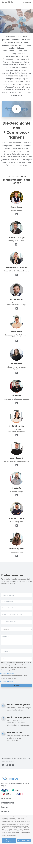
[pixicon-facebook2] (13, 765)
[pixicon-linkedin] (16, 214)
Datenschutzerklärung (8, 762)
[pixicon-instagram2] (6, 765)
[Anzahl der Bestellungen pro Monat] (16, 612)
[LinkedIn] (8, 2)
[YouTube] (5, 2)
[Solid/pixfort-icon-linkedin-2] (16, 340)
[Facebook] (2, 2)
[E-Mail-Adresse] (16, 600)
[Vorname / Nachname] (16, 594)
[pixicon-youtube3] (10, 765)
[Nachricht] (16, 639)
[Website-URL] (16, 649)
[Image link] (9, 778)
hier (25, 665)
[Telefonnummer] (16, 620)
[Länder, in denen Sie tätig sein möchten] (16, 606)
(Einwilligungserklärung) (7, 673)
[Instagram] (11, 2)
